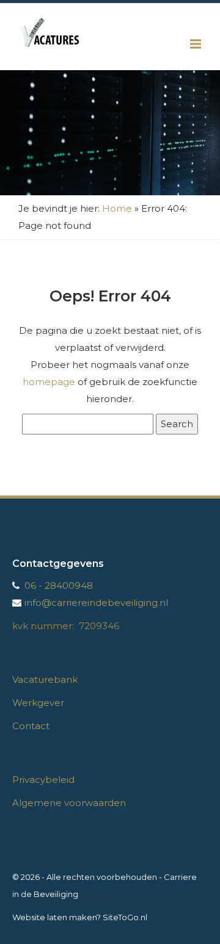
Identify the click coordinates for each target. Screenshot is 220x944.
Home (117, 208)
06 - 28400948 (58, 585)
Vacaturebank (45, 679)
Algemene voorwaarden (69, 803)
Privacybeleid (43, 779)
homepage (49, 381)
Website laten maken (54, 917)
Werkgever (38, 702)
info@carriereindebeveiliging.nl (96, 602)
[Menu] (195, 44)
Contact (31, 726)
